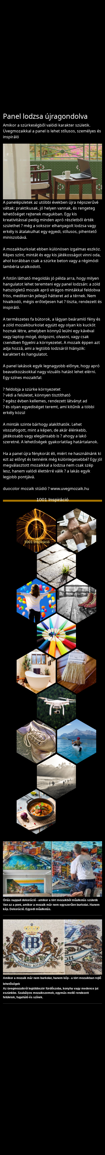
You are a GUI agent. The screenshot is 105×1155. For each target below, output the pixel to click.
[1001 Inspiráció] (36, 530)
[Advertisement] (52, 58)
